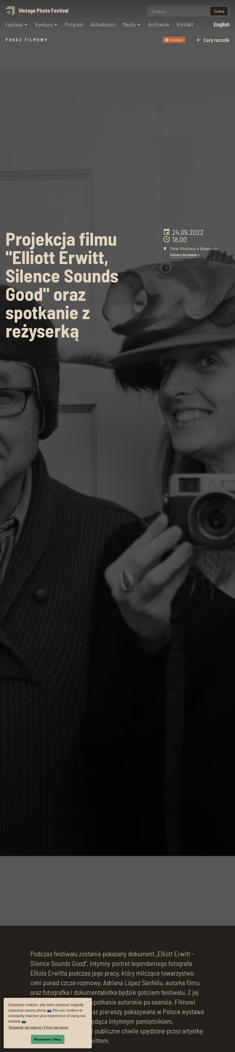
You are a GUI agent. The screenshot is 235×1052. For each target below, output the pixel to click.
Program (74, 24)
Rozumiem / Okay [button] (47, 1039)
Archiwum (158, 24)
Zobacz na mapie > (184, 254)
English (221, 24)
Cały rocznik (212, 40)
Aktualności (103, 24)
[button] (17, 24)
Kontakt (185, 24)
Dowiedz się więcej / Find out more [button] (38, 1027)
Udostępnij (174, 39)
